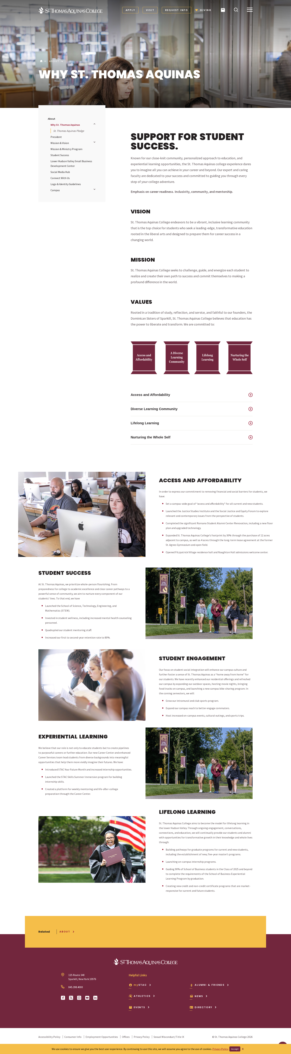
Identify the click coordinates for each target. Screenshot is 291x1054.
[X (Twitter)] (71, 998)
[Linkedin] (95, 998)
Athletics (142, 996)
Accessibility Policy (49, 1036)
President (56, 137)
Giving (206, 10)
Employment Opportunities (102, 1036)
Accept (234, 1048)
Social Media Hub (60, 172)
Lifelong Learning (145, 423)
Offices (126, 1036)
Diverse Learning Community (154, 409)
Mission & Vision (60, 143)
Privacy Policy (142, 1036)
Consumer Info (73, 1036)
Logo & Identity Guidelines (66, 184)
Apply (130, 10)
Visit (150, 10)
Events (139, 1007)
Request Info (176, 10)
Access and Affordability (150, 395)
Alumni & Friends (210, 985)
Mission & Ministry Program (66, 149)
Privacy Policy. (220, 1049)
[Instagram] (79, 998)
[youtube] (87, 998)
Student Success (60, 155)
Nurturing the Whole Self (150, 437)
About (51, 118)
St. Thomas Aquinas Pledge (68, 130)
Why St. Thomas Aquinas (65, 124)
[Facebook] (63, 998)
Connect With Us (60, 178)
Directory (203, 1007)
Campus (55, 190)
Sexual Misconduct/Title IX (169, 1036)
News (199, 996)
